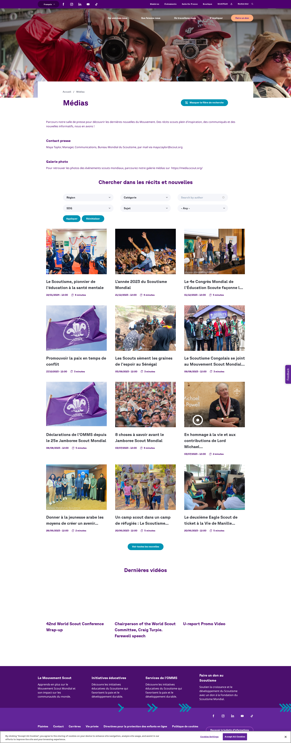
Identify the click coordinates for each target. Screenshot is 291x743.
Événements (170, 4)
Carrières (75, 726)
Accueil (67, 91)
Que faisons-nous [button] (150, 18)
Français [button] (48, 4)
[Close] (285, 736)
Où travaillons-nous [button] (185, 18)
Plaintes (43, 726)
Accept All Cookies (235, 736)
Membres (154, 4)
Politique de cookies (185, 726)
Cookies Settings (209, 736)
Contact (58, 726)
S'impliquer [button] (216, 18)
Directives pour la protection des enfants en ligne (135, 726)
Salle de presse (190, 4)
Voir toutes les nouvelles (145, 546)
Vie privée (92, 726)
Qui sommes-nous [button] (117, 18)
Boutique (207, 4)
